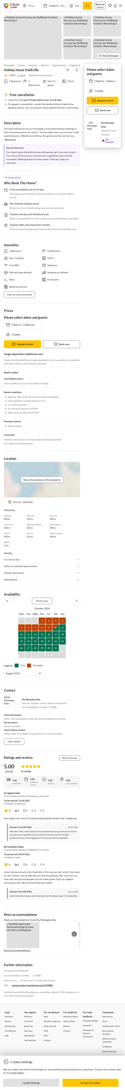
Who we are (107, 1016)
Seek (46, 1016)
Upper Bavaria (59, 65)
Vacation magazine (52, 1021)
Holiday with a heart (111, 1026)
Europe (21, 65)
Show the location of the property (42, 479)
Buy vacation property (108, 1032)
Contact (47, 1040)
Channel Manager (90, 1021)
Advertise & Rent (70, 1016)
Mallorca (28, 1016)
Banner (66, 1026)
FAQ (46, 1035)
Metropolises (30, 1040)
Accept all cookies (90, 1082)
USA (7, 1035)
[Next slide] (74, 934)
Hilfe (46, 1031)
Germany (33, 65)
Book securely (50, 1026)
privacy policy (17, 1072)
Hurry (105, 1021)
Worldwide (29, 1035)
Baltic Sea (28, 1026)
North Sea (28, 1021)
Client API (87, 1025)
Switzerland (10, 1026)
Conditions (107, 1046)
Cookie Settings (31, 1082)
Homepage (9, 65)
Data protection (109, 1051)
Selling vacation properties (109, 1040)
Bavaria (45, 65)
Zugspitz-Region (77, 65)
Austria (8, 1021)
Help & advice (69, 1021)
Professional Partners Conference (88, 1033)
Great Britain (10, 1031)
